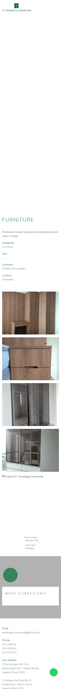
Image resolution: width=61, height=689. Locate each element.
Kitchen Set (31, 540)
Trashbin (29, 548)
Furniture (7, 247)
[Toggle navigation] (56, 7)
